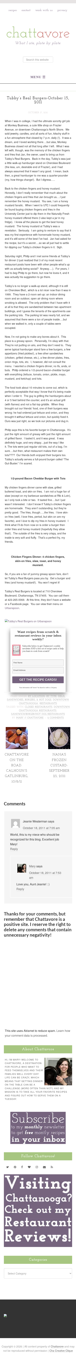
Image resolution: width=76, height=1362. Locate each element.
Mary (32, 866)
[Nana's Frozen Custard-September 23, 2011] (59, 747)
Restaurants (48, 703)
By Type (51, 696)
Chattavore (38, 24)
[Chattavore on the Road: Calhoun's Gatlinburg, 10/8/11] (17, 747)
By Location (36, 696)
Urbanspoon (12, 608)
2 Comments (56, 718)
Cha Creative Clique (61, 1350)
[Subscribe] (52, 1167)
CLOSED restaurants (38, 707)
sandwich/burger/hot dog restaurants (38, 714)
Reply (14, 849)
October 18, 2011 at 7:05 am (41, 828)
